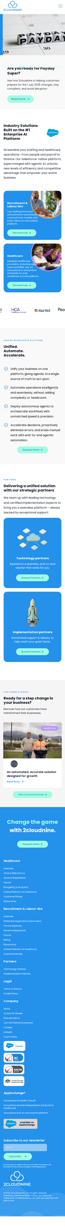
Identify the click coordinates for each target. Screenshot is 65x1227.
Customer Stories (13, 896)
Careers (8, 1027)
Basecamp (10, 901)
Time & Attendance (14, 873)
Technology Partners (15, 969)
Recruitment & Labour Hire (23, 909)
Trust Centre (10, 1036)
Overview (8, 868)
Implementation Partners (17, 973)
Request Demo (12, 1018)
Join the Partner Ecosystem (18, 1022)
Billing (7, 939)
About (7, 1008)
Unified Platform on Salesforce (20, 891)
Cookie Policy (11, 993)
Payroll (7, 882)
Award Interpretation (15, 877)
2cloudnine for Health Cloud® (20, 1100)
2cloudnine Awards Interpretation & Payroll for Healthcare (29, 1107)
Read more (15, 99)
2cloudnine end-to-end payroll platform (26, 1112)
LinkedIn (8, 1032)
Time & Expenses (13, 925)
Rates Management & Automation (23, 921)
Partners (10, 961)
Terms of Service (13, 988)
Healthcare (12, 861)
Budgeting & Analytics (16, 887)
